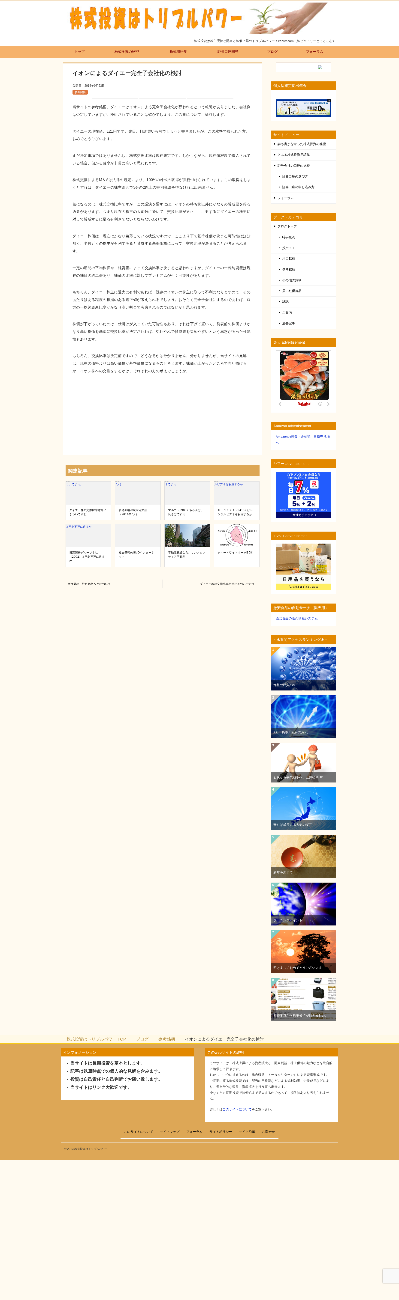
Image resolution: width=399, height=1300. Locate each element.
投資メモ (288, 248)
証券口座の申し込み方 (298, 187)
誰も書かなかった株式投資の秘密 (302, 144)
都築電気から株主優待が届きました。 (300, 1015)
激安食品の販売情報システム (297, 618)
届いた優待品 (292, 291)
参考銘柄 (80, 92)
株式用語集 (178, 52)
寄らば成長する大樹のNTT (292, 825)
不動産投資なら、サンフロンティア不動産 (186, 554)
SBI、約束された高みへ (290, 733)
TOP (96, 1039)
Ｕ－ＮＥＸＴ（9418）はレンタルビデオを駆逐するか (235, 512)
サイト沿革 (247, 1131)
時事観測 (288, 237)
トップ (79, 52)
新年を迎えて (283, 872)
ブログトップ (287, 226)
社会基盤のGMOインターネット (136, 554)
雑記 (285, 301)
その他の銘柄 (292, 280)
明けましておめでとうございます (297, 968)
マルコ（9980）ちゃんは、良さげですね (186, 512)
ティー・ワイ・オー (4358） (236, 552)
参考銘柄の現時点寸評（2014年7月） (133, 512)
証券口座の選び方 (295, 176)
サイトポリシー (220, 1131)
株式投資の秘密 (127, 52)
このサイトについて (237, 1109)
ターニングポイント (287, 920)
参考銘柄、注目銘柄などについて (89, 584)
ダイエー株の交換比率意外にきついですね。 (87, 512)
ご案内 (287, 312)
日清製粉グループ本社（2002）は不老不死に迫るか (87, 557)
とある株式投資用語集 (294, 155)
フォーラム (314, 52)
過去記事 (288, 323)
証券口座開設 (228, 52)
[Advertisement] (163, 416)
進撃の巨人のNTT (286, 685)
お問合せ (268, 1131)
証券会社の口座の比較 (294, 165)
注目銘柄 (288, 258)
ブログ (272, 52)
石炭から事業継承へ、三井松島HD (298, 777)
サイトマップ (169, 1131)
